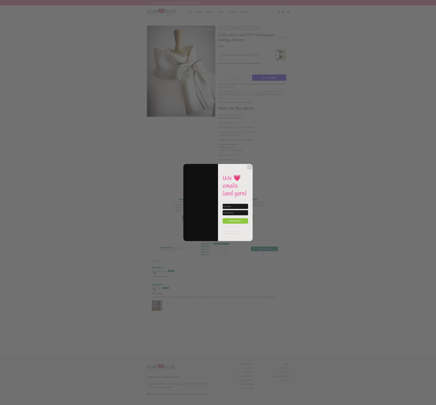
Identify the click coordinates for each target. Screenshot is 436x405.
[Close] (249, 167)
